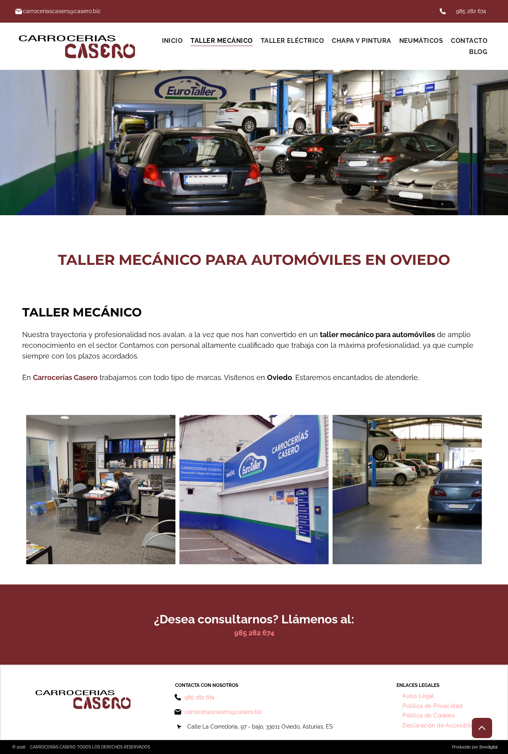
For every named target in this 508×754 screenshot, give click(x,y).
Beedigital (488, 747)
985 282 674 (471, 11)
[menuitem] (172, 40)
